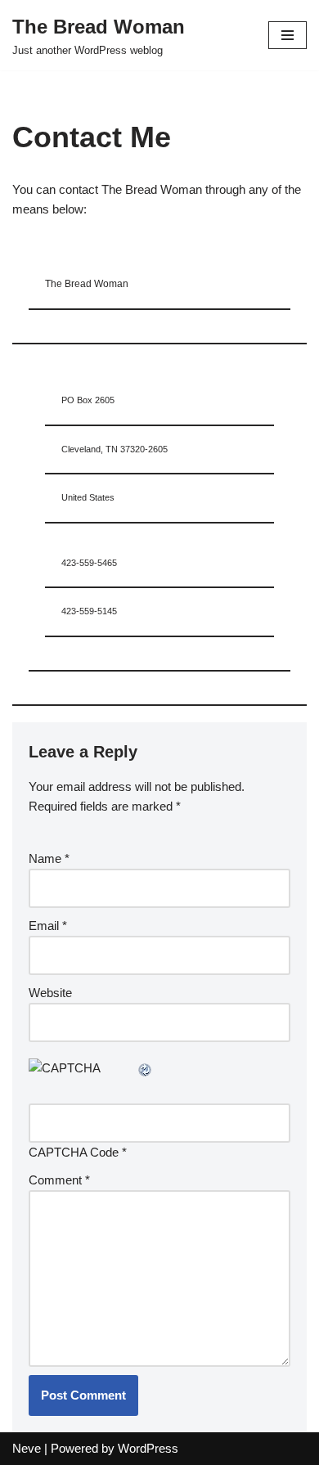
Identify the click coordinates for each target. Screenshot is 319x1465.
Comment (59, 1180)
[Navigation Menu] (287, 35)
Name (49, 858)
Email (48, 925)
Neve (26, 1448)
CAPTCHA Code (74, 1152)
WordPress (148, 1448)
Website (50, 993)
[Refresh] (146, 1068)
